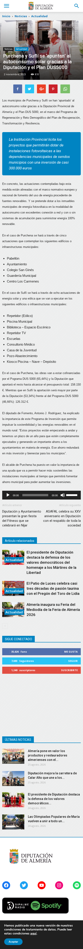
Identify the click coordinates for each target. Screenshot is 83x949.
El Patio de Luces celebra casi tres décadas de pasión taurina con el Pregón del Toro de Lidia (53, 588)
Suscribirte (69, 670)
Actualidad (21, 49)
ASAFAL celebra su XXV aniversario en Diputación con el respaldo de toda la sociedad (62, 518)
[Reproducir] (8, 495)
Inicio (6, 16)
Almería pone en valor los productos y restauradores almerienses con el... (47, 755)
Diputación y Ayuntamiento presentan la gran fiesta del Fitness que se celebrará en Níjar (21, 518)
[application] (41, 495)
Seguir (73, 661)
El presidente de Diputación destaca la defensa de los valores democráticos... (54, 799)
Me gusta (71, 651)
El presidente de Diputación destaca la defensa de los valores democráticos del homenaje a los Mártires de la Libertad (51, 562)
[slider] (72, 495)
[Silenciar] (62, 495)
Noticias (8, 49)
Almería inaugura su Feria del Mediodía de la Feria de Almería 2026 (53, 609)
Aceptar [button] (13, 941)
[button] (77, 6)
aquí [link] (33, 933)
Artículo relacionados (19, 541)
